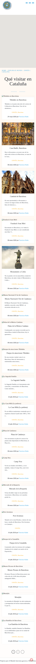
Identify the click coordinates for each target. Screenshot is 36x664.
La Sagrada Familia (18, 380)
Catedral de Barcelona (18, 196)
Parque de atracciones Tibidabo (18, 353)
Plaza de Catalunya (18, 434)
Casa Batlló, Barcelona (18, 148)
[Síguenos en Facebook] (27, 3)
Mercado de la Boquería (18, 489)
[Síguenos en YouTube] (30, 3)
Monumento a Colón (18, 272)
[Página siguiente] (22, 652)
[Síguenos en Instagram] (33, 3)
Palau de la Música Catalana (18, 326)
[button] (9, 44)
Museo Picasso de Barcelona (18, 570)
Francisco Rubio (23, 116)
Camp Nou (18, 462)
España (14, 112)
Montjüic (18, 597)
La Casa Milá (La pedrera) (18, 407)
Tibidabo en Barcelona (18, 100)
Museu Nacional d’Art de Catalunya (18, 299)
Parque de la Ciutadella (18, 543)
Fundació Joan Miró (18, 223)
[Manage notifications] (31, 659)
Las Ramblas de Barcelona (18, 624)
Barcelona (20, 112)
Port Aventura (18, 516)
